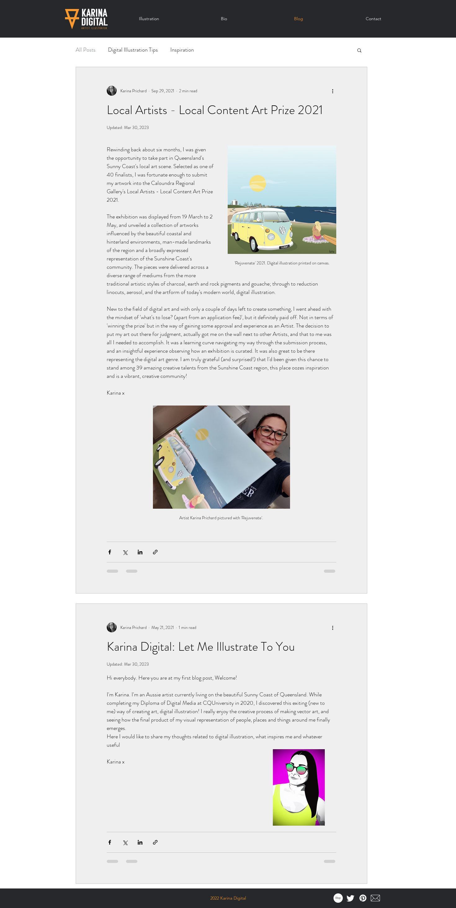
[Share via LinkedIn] (140, 552)
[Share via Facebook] (110, 552)
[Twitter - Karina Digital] (350, 898)
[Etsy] (338, 898)
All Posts (86, 50)
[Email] (375, 898)
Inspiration (182, 50)
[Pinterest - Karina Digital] (363, 898)
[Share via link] (155, 552)
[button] (359, 51)
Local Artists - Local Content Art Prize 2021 (215, 110)
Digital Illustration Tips (133, 50)
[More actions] (332, 90)
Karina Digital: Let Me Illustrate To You (201, 646)
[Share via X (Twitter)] (125, 552)
